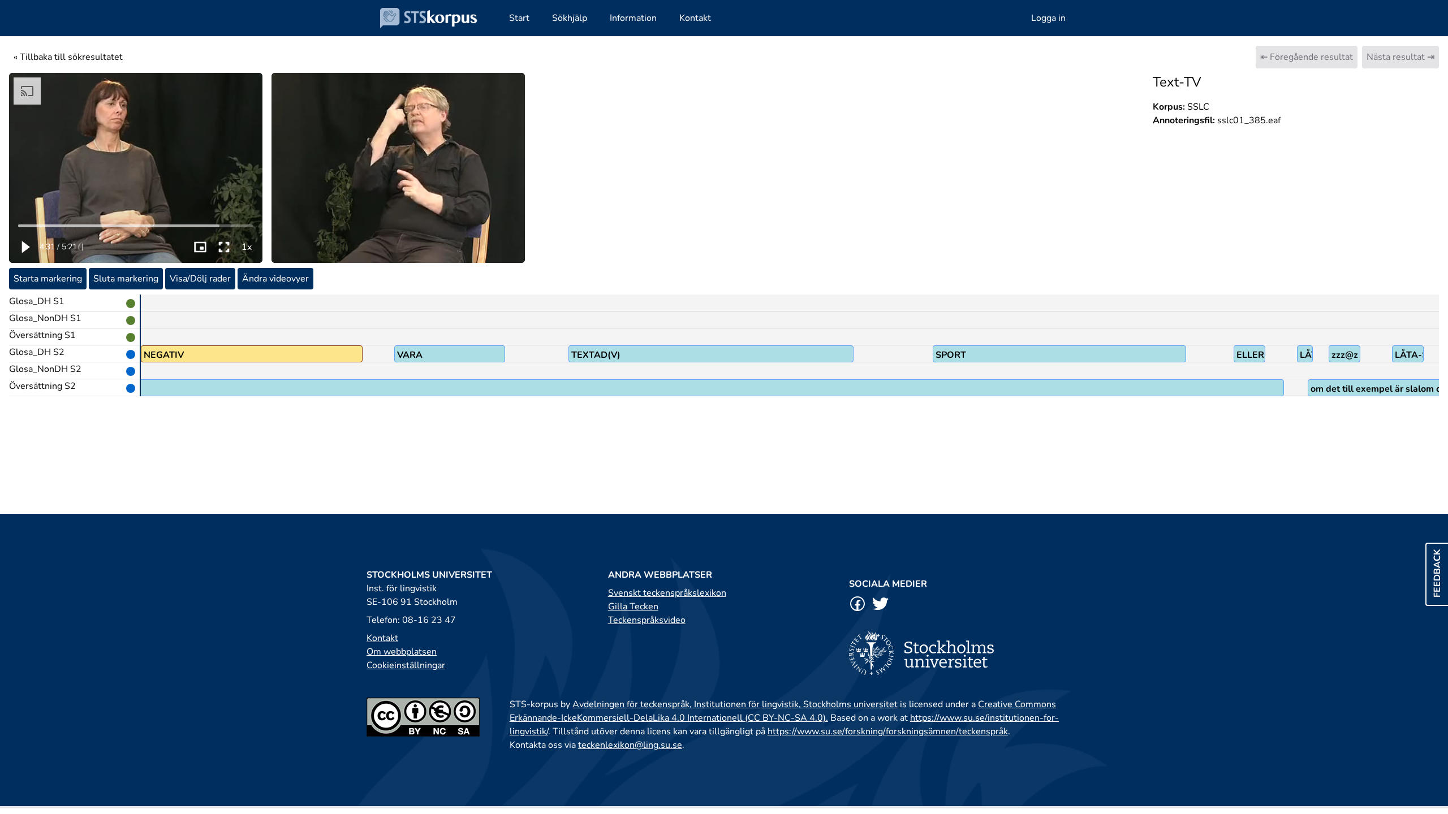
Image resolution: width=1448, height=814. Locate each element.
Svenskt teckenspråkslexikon (667, 593)
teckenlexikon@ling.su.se (630, 745)
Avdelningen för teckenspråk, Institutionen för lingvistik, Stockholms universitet (735, 704)
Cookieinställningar (406, 665)
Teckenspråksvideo (647, 620)
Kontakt (382, 638)
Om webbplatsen (402, 652)
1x (247, 247)
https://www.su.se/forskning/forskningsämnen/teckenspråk (888, 731)
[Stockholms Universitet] (965, 653)
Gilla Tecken (633, 606)
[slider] (136, 225)
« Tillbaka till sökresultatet (68, 57)
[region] (135, 168)
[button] (25, 247)
